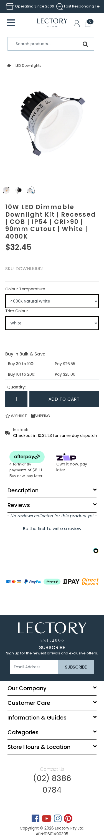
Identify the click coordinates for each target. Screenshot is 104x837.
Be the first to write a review (52, 528)
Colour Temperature (25, 289)
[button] (78, 24)
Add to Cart (64, 399)
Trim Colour (16, 311)
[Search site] (85, 44)
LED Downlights (28, 65)
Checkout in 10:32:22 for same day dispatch (55, 435)
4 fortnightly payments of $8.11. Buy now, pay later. (26, 470)
